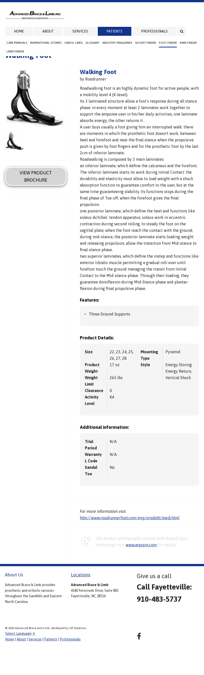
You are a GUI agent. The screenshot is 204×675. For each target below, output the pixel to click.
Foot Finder (168, 42)
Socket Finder (145, 42)
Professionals (154, 31)
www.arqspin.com (141, 545)
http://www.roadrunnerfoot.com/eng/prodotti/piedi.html (130, 518)
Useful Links (73, 42)
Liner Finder (15, 51)
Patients (114, 31)
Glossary (93, 42)
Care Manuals (16, 42)
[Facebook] (139, 636)
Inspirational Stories (45, 42)
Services (80, 31)
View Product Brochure (36, 176)
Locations (80, 574)
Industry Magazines (117, 42)
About (48, 31)
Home (19, 31)
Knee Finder (188, 42)
